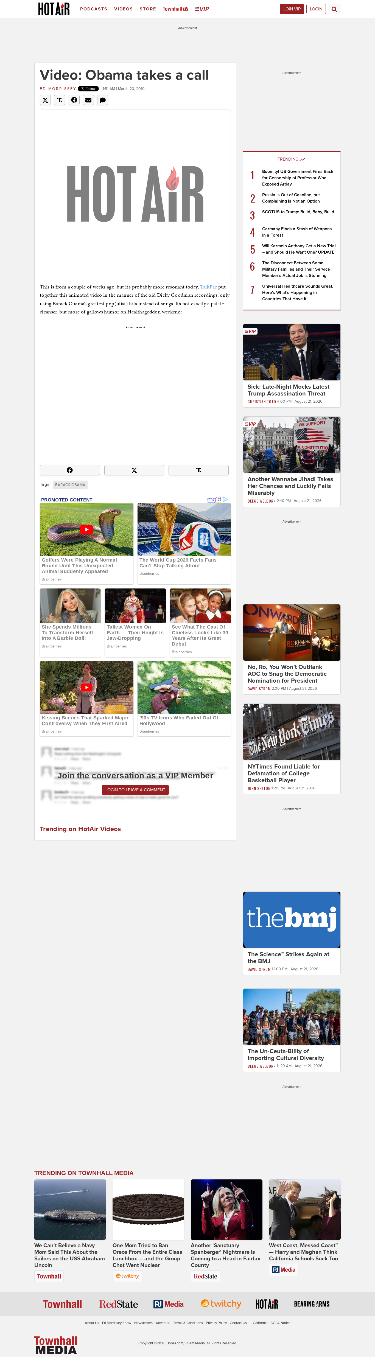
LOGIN (316, 9)
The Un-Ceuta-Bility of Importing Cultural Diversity (286, 1055)
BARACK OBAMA (70, 485)
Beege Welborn (262, 501)
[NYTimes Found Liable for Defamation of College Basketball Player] (291, 731)
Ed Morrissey (58, 88)
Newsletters (143, 1323)
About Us (92, 1323)
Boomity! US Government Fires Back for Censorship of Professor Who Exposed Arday (297, 178)
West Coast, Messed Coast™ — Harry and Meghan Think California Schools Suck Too (303, 1252)
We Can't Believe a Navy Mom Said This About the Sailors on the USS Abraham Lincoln (69, 1255)
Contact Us (238, 1323)
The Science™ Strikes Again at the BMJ (288, 958)
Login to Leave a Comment (135, 790)
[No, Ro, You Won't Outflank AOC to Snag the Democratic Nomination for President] (291, 632)
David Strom (259, 688)
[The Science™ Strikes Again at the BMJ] (291, 919)
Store (148, 9)
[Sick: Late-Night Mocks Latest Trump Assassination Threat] (291, 352)
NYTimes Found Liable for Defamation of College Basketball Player (284, 773)
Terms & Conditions (188, 1323)
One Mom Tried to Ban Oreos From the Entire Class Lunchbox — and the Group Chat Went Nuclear (147, 1255)
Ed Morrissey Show (116, 1323)
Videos (123, 9)
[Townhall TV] (177, 9)
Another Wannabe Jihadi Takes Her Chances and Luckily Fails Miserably (290, 486)
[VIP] (203, 9)
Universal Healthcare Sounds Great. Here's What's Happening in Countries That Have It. (297, 293)
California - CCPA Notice (271, 1323)
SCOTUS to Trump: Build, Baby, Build (298, 212)
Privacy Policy (216, 1323)
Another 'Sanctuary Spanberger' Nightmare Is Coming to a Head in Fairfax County (225, 1255)
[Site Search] (334, 9)
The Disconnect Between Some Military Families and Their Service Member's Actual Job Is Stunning (296, 269)
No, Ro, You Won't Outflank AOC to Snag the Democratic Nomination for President (287, 673)
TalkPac (208, 286)
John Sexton (259, 788)
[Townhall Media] (55, 1345)
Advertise (163, 1323)
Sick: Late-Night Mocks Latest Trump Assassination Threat (288, 390)
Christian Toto (262, 401)
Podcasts (94, 9)
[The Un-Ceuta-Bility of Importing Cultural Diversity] (291, 1016)
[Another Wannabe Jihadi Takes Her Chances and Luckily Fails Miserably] (291, 444)
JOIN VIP (292, 9)
